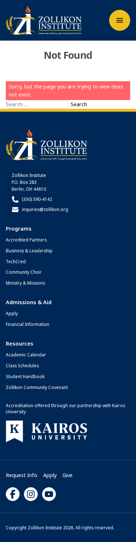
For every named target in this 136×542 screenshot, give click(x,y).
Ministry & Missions (25, 283)
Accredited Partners (26, 240)
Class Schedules (22, 365)
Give (67, 475)
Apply (12, 313)
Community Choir (24, 272)
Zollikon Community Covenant (37, 387)
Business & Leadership (29, 250)
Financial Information (27, 324)
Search (79, 104)
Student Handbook (25, 376)
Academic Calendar (26, 354)
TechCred (16, 261)
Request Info (21, 475)
